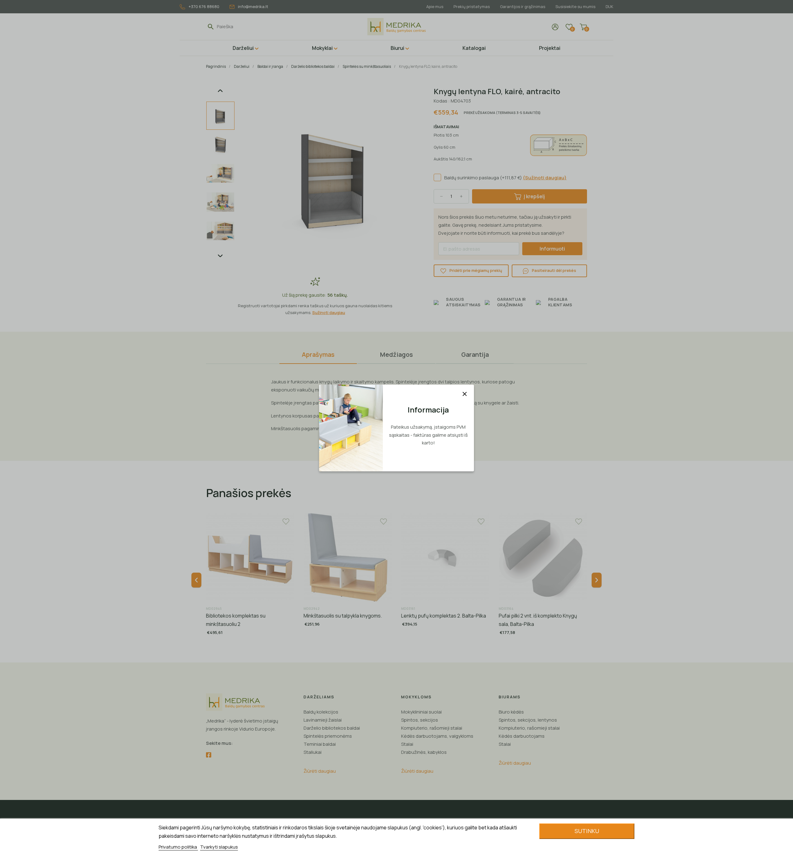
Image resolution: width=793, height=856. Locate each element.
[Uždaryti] (465, 394)
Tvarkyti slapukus (219, 847)
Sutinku (587, 831)
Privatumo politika (178, 847)
